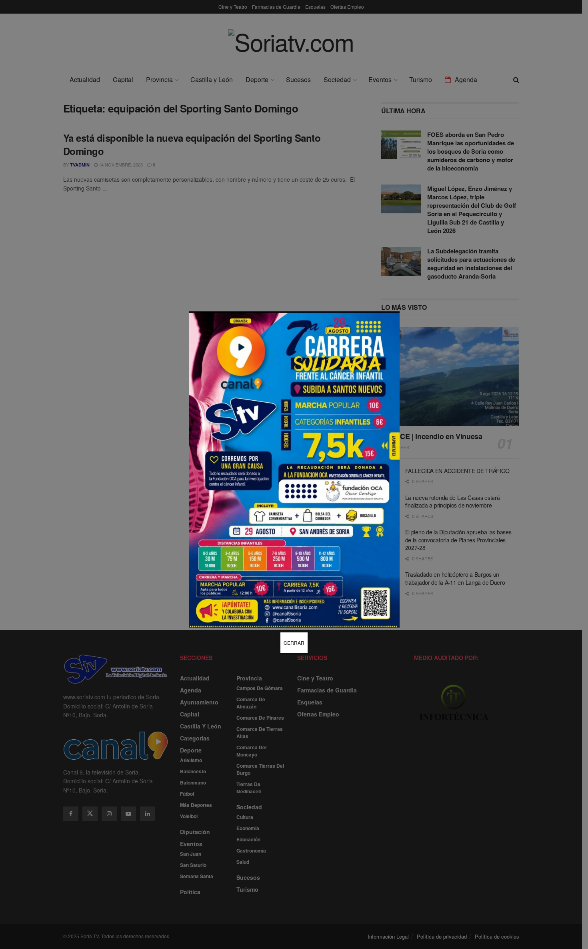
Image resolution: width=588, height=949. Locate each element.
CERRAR (294, 642)
